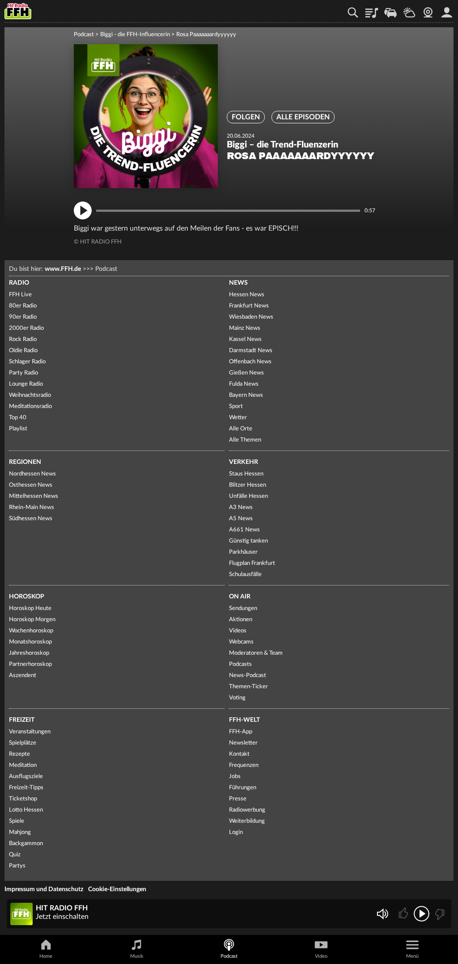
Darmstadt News (250, 351)
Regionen (25, 462)
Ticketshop (23, 799)
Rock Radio (23, 339)
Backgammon (26, 843)
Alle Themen (245, 440)
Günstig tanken (248, 541)
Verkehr (243, 462)
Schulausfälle (245, 574)
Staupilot (390, 9)
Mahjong (20, 832)
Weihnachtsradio (30, 395)
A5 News (241, 519)
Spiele (16, 821)
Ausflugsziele (26, 776)
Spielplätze (22, 743)
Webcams (241, 642)
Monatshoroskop (30, 642)
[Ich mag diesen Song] (404, 914)
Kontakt (239, 754)
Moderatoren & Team (256, 653)
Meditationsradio (30, 406)
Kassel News (245, 339)
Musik (137, 956)
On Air (239, 597)
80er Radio (23, 306)
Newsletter (243, 743)
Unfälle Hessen (248, 496)
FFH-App (240, 732)
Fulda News (244, 384)
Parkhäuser (243, 552)
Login (236, 832)
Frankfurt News (249, 306)
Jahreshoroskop (29, 653)
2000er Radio (26, 328)
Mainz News (244, 328)
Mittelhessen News (33, 496)
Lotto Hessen (26, 810)
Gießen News (246, 373)
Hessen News (246, 295)
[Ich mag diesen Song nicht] (439, 914)
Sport (236, 406)
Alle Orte (240, 429)
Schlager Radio (27, 362)
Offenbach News (250, 362)
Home (45, 956)
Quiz (15, 855)
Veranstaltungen (30, 732)
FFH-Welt (244, 720)
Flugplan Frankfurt (252, 563)
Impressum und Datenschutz (43, 889)
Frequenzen (244, 765)
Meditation (23, 765)
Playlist (371, 9)
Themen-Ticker (248, 687)
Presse (237, 799)
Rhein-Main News (31, 507)
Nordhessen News (32, 474)
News (238, 283)
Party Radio (23, 373)
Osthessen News (30, 485)
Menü (412, 956)
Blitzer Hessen (247, 485)
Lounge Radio (26, 384)
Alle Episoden (303, 117)
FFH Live (20, 295)
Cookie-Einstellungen (117, 889)
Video (321, 956)
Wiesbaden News (251, 317)
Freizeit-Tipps (26, 788)
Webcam (428, 9)
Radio (19, 283)
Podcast (84, 35)
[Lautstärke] (382, 914)
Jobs (235, 776)
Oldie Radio (23, 351)
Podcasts (240, 664)
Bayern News (246, 395)
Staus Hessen (246, 474)
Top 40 (17, 418)
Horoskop (26, 597)
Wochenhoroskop (31, 631)
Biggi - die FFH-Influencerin (135, 35)
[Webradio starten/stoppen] (421, 914)
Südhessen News (30, 519)
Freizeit (21, 720)
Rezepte (19, 754)
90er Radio (23, 317)
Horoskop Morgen (32, 620)
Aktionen (240, 620)
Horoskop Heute (30, 608)
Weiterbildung (247, 821)
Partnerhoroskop (30, 664)
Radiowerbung (247, 810)
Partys (17, 866)
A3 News (241, 507)
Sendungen (243, 608)
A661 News (244, 530)
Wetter (409, 9)
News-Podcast (247, 675)
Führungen (242, 788)
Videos (237, 631)
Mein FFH (447, 9)
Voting (237, 698)
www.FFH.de (63, 269)
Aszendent (22, 675)
